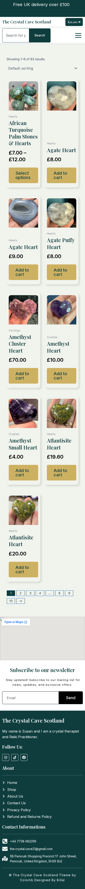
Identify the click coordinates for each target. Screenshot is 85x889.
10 (11, 601)
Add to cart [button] (60, 175)
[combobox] (15, 35)
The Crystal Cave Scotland (26, 21)
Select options (23, 175)
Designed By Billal (49, 880)
